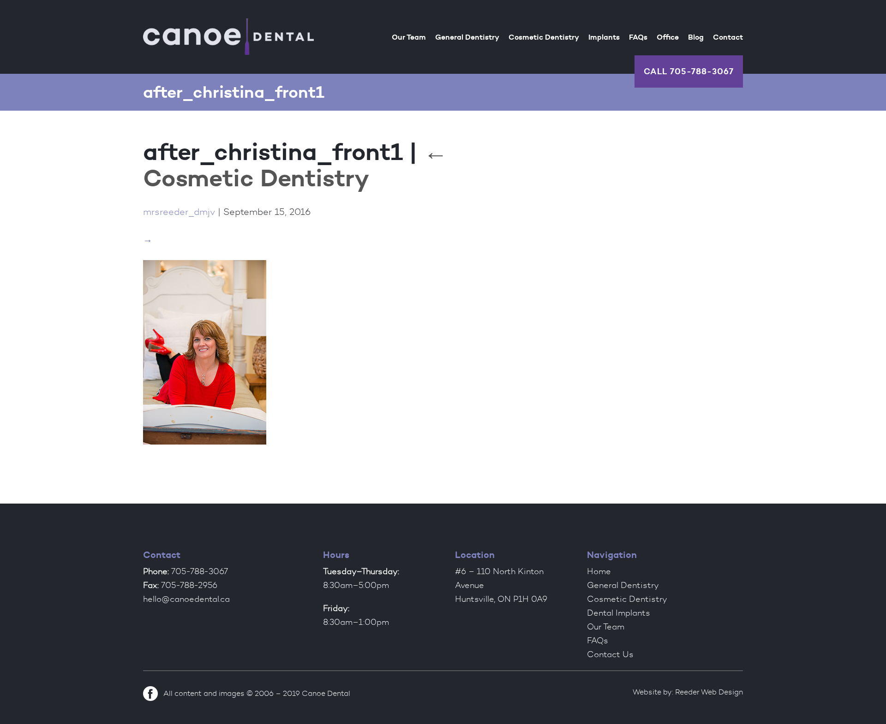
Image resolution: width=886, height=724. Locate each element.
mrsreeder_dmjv (179, 211)
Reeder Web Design (709, 692)
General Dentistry (467, 37)
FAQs (638, 37)
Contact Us (610, 654)
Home (599, 571)
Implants (604, 37)
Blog (696, 37)
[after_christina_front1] (204, 445)
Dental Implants (618, 613)
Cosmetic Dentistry (544, 37)
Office (668, 37)
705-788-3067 (702, 71)
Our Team (409, 37)
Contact (728, 37)
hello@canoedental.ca (186, 599)
